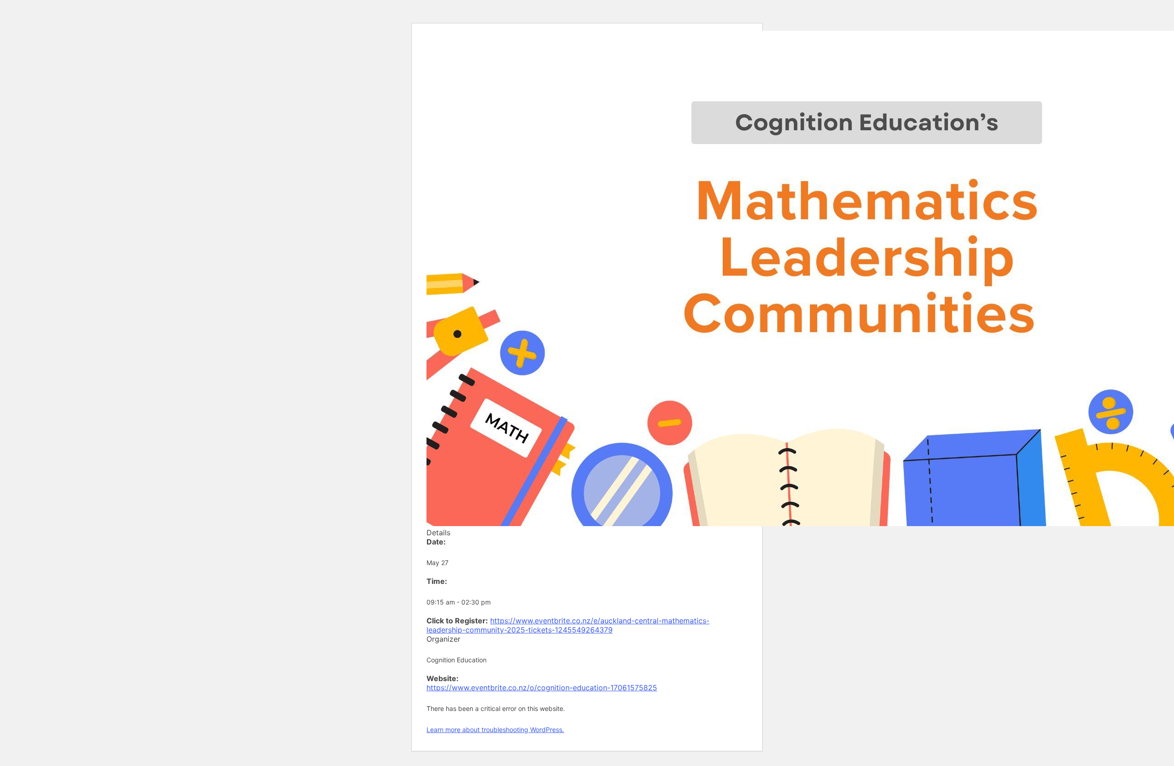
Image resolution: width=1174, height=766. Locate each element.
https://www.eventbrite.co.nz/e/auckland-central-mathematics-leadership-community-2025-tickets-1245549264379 (567, 625)
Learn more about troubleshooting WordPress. (495, 729)
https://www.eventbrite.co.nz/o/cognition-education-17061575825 (541, 687)
